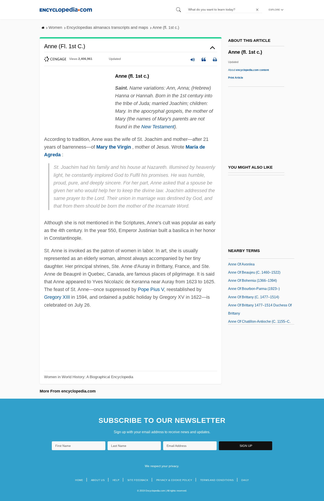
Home (79, 480)
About (248, 70)
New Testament (157, 126)
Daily (245, 480)
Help (116, 480)
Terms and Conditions (217, 480)
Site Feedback (137, 480)
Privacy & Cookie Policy (174, 480)
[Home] (66, 9)
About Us (98, 480)
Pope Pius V (151, 289)
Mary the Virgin (113, 147)
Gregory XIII (57, 297)
